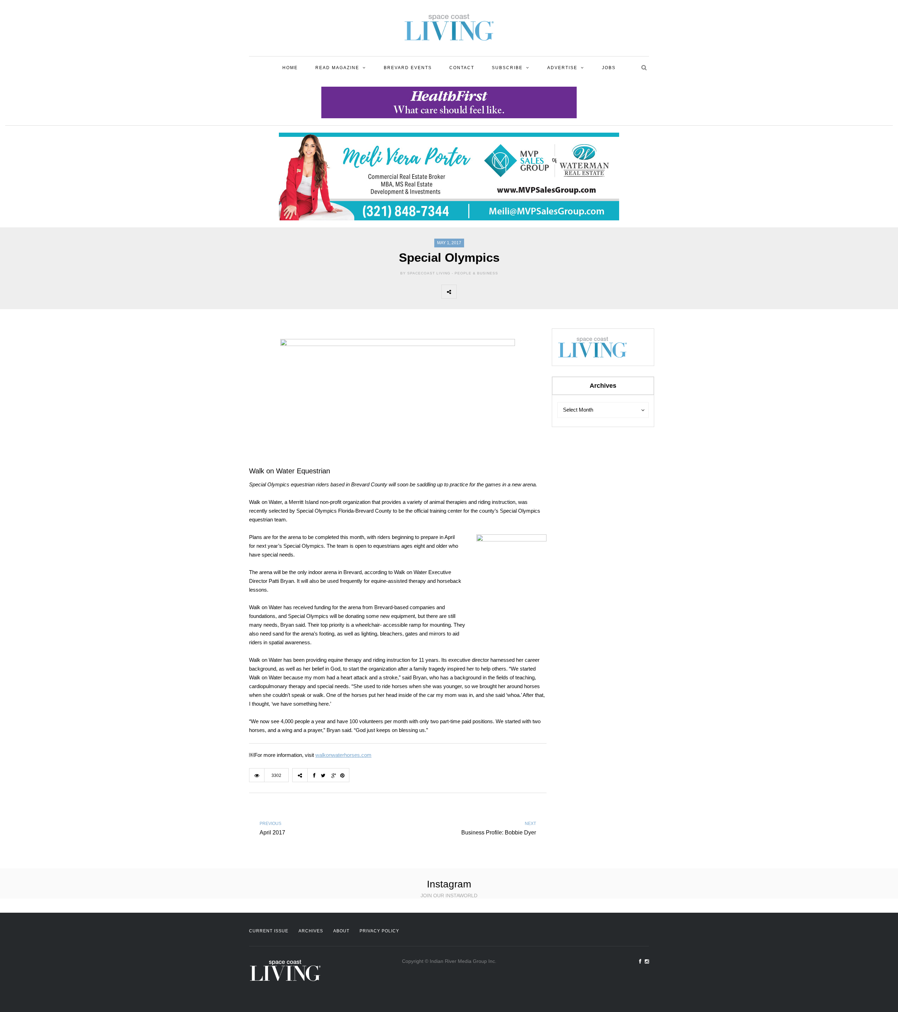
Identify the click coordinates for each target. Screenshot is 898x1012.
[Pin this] (510, 292)
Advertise (562, 67)
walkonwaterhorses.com (343, 755)
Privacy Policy (379, 930)
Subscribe (507, 67)
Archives (311, 930)
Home (290, 67)
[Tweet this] (479, 292)
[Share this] (464, 292)
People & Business (476, 273)
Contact (461, 67)
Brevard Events (408, 67)
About (341, 930)
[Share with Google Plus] (495, 292)
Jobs (609, 67)
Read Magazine (337, 67)
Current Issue (268, 930)
